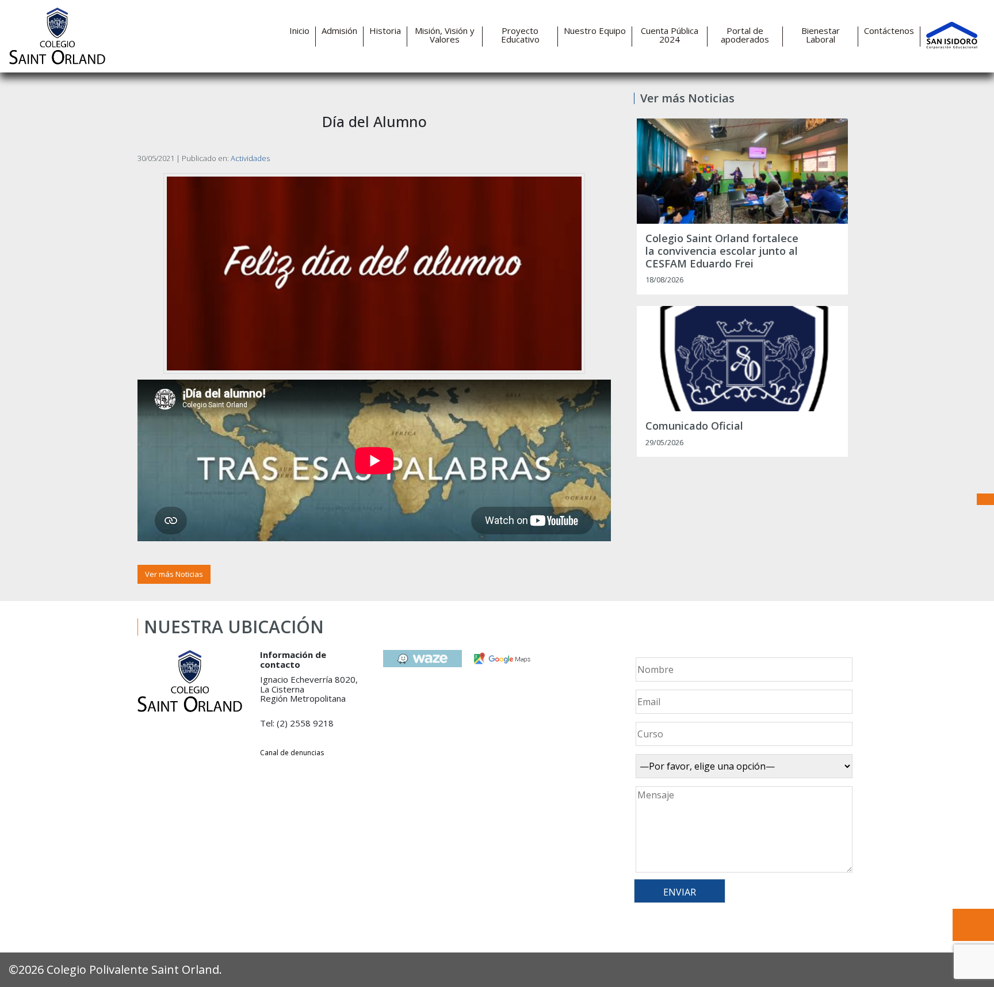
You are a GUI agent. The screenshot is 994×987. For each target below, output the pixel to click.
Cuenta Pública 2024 (669, 35)
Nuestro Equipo (595, 30)
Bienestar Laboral (820, 35)
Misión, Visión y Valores (445, 35)
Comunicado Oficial (694, 426)
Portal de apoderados (745, 35)
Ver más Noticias (174, 574)
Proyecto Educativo (520, 35)
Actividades (250, 158)
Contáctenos (889, 30)
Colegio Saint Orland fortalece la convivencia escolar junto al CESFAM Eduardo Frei (721, 251)
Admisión (339, 30)
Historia (385, 30)
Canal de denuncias (292, 753)
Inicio (299, 30)
